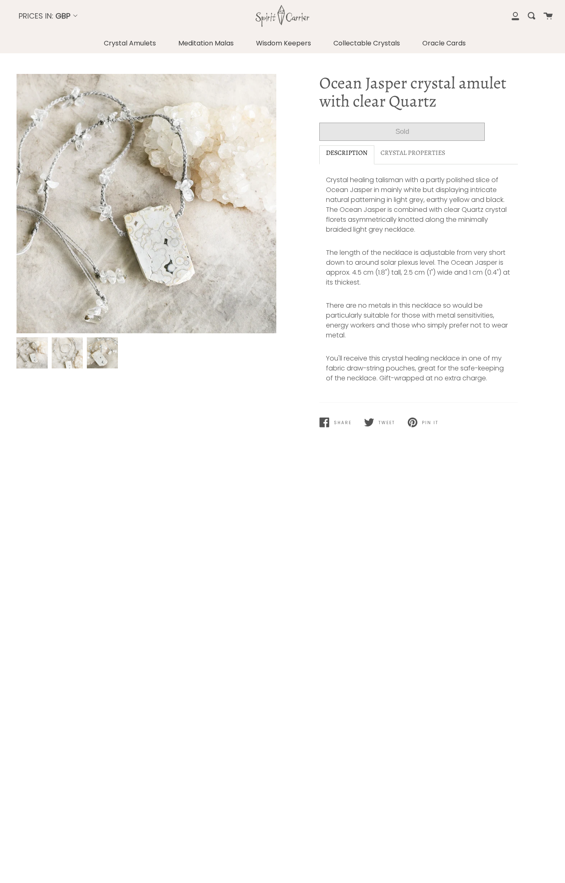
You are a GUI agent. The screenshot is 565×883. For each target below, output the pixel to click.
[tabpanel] (146, 203)
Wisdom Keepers (283, 43)
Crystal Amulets (130, 43)
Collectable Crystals (366, 43)
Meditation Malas (206, 43)
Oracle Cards (444, 43)
